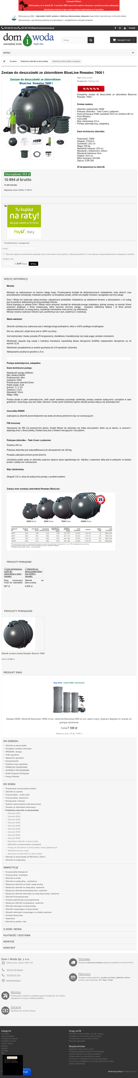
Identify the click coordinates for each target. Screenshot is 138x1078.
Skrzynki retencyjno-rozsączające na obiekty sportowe (29, 912)
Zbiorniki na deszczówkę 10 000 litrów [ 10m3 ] (25, 857)
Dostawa (84, 959)
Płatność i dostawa (16, 935)
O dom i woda (7, 1043)
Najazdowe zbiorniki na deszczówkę (23, 841)
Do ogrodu (10, 741)
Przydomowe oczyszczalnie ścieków (21, 788)
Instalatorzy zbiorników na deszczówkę (85, 1036)
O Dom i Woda (12, 929)
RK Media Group (130, 1071)
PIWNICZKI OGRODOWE (16, 767)
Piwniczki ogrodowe (77, 1041)
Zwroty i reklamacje (77, 1063)
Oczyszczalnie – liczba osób (17, 795)
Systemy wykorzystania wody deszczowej (23, 804)
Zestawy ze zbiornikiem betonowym (21, 807)
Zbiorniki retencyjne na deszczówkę (21, 906)
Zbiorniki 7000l (14, 832)
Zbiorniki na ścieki (13, 878)
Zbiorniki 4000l (14, 823)
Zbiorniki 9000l (14, 838)
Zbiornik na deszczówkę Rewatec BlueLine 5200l (34, 581)
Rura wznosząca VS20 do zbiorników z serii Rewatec (13, 581)
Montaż (8, 941)
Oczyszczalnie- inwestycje (17, 875)
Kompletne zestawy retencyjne (19, 748)
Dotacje (16, 1007)
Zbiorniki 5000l (14, 826)
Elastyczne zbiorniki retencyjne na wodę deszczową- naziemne (32, 894)
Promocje (5, 1033)
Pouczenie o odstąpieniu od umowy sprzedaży (88, 1058)
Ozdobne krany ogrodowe (17, 764)
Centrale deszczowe (14, 915)
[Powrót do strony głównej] (4, 61)
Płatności (84, 974)
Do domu (9, 784)
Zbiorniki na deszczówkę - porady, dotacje (86, 1033)
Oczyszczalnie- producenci (17, 798)
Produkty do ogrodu (9, 1038)
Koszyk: (124, 40)
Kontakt (132, 28)
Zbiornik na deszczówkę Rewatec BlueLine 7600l (22, 653)
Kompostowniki (12, 761)
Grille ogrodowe (12, 755)
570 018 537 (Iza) (13, 975)
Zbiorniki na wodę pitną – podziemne (21, 881)
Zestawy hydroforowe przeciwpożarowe (22, 900)
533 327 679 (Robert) (15, 970)
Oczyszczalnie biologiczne (17, 872)
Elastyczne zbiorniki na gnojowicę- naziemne (25, 903)
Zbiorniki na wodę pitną (15, 860)
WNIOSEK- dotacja (14, 752)
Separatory (10, 918)
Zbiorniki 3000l (14, 819)
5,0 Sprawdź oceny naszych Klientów (11, 1059)
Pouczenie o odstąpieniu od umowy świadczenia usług (91, 1061)
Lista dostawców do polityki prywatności (85, 1054)
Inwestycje (10, 867)
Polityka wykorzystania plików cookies (84, 1056)
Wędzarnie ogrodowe (15, 758)
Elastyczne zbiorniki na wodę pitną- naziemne (25, 887)
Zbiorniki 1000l (14, 813)
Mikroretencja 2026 (26, 16)
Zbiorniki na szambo (14, 792)
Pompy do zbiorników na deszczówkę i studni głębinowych (32, 847)
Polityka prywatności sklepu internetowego (86, 1051)
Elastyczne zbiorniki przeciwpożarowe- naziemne (26, 890)
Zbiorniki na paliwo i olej (16, 921)
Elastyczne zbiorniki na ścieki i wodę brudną (24, 884)
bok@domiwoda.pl (13, 981)
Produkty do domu (8, 1041)
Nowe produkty (7, 1036)
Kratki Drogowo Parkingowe (17, 773)
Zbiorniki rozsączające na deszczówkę (22, 909)
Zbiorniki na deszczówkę (16, 745)
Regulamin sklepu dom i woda (81, 1049)
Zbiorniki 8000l (14, 835)
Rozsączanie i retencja (15, 801)
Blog (3, 1053)
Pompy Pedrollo (12, 776)
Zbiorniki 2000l (14, 816)
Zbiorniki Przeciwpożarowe (17, 897)
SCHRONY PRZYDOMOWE (17, 770)
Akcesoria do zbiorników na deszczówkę (25, 854)
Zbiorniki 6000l (14, 829)
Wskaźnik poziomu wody (18, 850)
